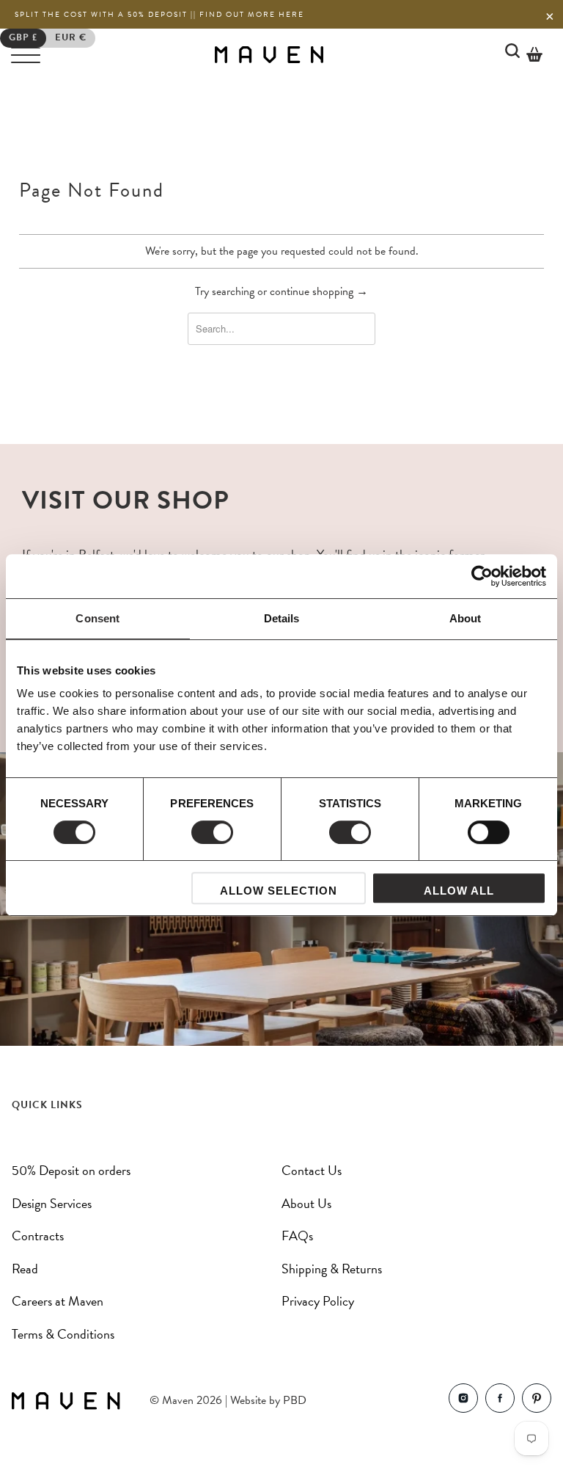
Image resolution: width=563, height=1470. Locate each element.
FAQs (297, 1235)
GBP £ (23, 37)
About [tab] (465, 618)
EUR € (71, 37)
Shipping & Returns (332, 1268)
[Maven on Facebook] (500, 1401)
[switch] (212, 832)
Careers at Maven (57, 1301)
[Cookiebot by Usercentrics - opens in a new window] (482, 576)
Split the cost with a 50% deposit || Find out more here (159, 14)
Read (25, 1268)
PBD (294, 1400)
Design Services (52, 1203)
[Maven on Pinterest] (536, 1401)
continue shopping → (319, 291)
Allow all (459, 890)
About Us (306, 1203)
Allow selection (278, 890)
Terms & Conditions (63, 1334)
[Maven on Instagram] (463, 1401)
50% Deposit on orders (71, 1170)
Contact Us (312, 1170)
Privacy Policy (318, 1301)
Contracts (38, 1235)
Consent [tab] (97, 618)
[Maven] (269, 54)
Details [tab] (282, 618)
